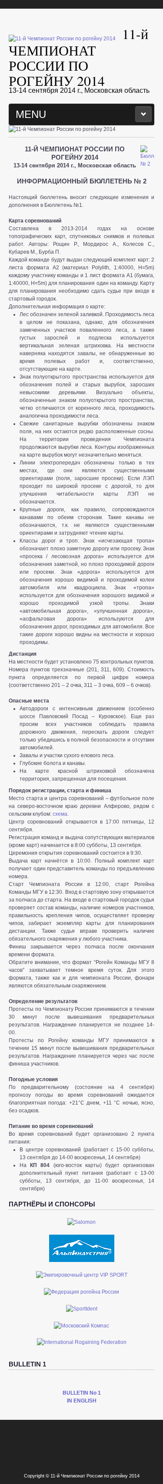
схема (60, 814)
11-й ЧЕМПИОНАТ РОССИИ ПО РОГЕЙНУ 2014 (78, 57)
